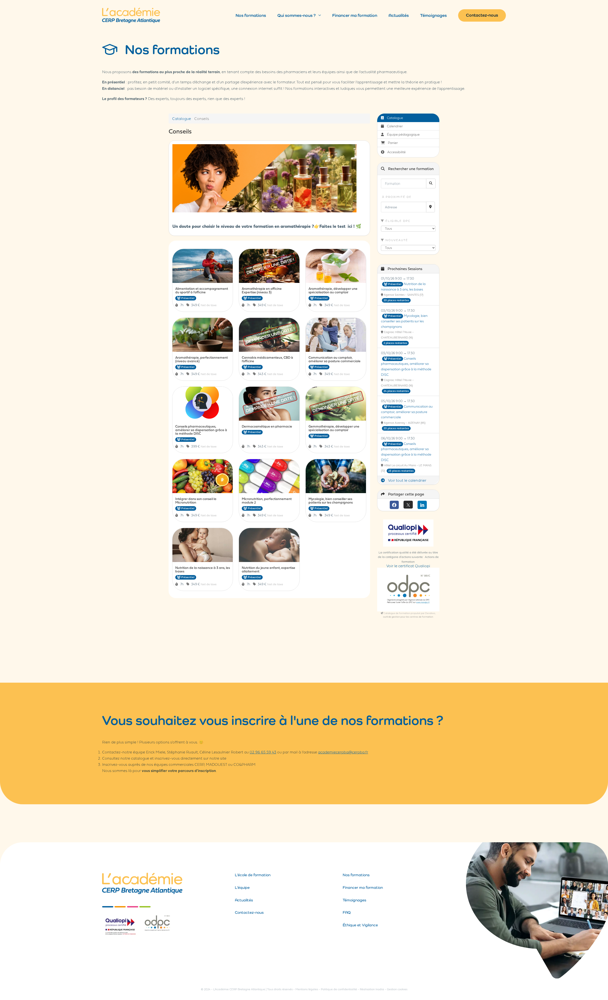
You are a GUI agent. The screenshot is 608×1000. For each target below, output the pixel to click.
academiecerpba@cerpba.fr (343, 752)
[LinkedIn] (422, 505)
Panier (393, 142)
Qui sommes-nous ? (296, 15)
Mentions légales (306, 989)
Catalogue (181, 118)
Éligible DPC (397, 221)
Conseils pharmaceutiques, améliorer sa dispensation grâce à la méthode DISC (406, 366)
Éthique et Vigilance (360, 925)
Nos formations (251, 15)
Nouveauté (396, 240)
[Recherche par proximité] (430, 207)
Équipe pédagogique (403, 134)
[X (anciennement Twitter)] (408, 505)
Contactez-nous (482, 15)
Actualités (399, 15)
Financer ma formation (354, 15)
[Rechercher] (431, 183)
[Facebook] (394, 505)
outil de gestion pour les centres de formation (408, 616)
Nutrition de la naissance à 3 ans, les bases (403, 286)
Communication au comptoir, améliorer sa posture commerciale (407, 411)
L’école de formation (253, 875)
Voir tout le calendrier (406, 480)
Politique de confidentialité (339, 989)
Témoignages (433, 15)
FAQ (347, 912)
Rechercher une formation (410, 168)
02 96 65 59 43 (263, 752)
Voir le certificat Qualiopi (408, 565)
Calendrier (394, 126)
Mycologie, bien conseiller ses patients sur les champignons (404, 321)
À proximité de (396, 197)
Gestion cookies (397, 989)
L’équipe (242, 887)
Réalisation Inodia (372, 989)
